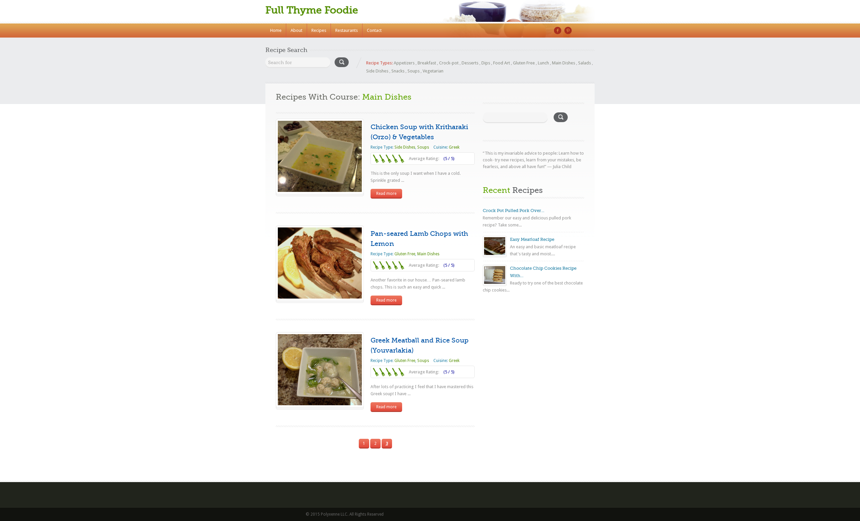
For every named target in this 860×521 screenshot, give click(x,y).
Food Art (501, 62)
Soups (413, 70)
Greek (454, 147)
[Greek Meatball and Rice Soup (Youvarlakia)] (320, 403)
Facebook (557, 30)
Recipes (318, 30)
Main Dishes (563, 62)
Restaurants (346, 30)
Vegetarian (433, 70)
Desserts (470, 62)
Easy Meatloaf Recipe (532, 239)
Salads (584, 62)
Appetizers (404, 62)
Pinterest (568, 30)
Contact (374, 30)
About (296, 30)
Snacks (397, 70)
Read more (386, 193)
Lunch (543, 62)
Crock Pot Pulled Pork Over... (513, 210)
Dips (485, 62)
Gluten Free (524, 62)
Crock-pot (449, 62)
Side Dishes (377, 70)
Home (276, 30)
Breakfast (427, 62)
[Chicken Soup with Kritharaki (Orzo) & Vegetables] (320, 190)
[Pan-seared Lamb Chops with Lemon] (320, 297)
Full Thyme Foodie (311, 10)
